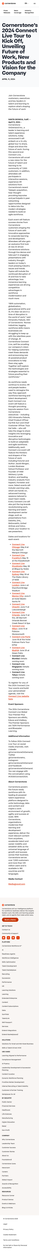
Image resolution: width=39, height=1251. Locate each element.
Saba (4, 1010)
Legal (5, 1224)
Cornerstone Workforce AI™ (12, 946)
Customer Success (9, 1148)
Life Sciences (7, 1114)
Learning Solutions (9, 990)
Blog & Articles (7, 1208)
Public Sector (7, 1102)
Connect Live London (18, 584)
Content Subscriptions (10, 1006)
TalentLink (5, 1018)
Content (5, 1002)
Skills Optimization (9, 962)
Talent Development (9, 966)
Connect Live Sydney (18, 573)
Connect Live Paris (21, 637)
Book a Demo (10, 920)
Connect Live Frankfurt (18, 556)
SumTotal (5, 1014)
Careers (5, 1172)
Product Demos (7, 1200)
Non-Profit (6, 1130)
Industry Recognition (29, 12)
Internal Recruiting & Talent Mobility (15, 1086)
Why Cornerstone (8, 1139)
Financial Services (8, 1106)
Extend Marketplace (9, 1034)
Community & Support (10, 933)
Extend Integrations (9, 1030)
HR (3, 986)
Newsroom (6, 1168)
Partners (5, 1176)
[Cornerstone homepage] (19, 905)
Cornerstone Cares (9, 1164)
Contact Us (6, 930)
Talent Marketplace (9, 970)
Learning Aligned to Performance (14, 1056)
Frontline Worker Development (13, 1082)
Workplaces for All (8, 1094)
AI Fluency (6, 1064)
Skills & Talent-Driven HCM (11, 1048)
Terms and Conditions (11, 1240)
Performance (7, 982)
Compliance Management (11, 1060)
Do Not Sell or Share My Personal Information (15, 1246)
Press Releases (7, 12)
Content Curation (8, 1074)
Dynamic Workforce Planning (12, 1078)
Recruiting (6, 974)
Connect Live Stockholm (18, 565)
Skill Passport (7, 1022)
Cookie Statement (9, 1235)
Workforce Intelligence (10, 958)
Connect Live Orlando (18, 614)
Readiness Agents (8, 954)
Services (5, 1026)
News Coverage (17, 12)
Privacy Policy (8, 1229)
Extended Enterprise (9, 998)
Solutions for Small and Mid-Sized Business (17, 1044)
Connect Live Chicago (18, 546)
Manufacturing (7, 1118)
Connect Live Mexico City (18, 595)
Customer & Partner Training (12, 1090)
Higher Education (8, 1122)
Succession (6, 978)
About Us (5, 1156)
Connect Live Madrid (18, 649)
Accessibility (6, 1188)
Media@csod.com (16, 884)
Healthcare (6, 1110)
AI (2, 950)
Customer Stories (8, 1152)
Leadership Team (8, 1144)
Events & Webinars (9, 1204)
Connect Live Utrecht (18, 605)
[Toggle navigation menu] (34, 3)
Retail (4, 1126)
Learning (5, 994)
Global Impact (7, 1180)
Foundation (6, 1160)
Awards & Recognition (10, 1184)
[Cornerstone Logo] (9, 3)
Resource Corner (8, 1196)
